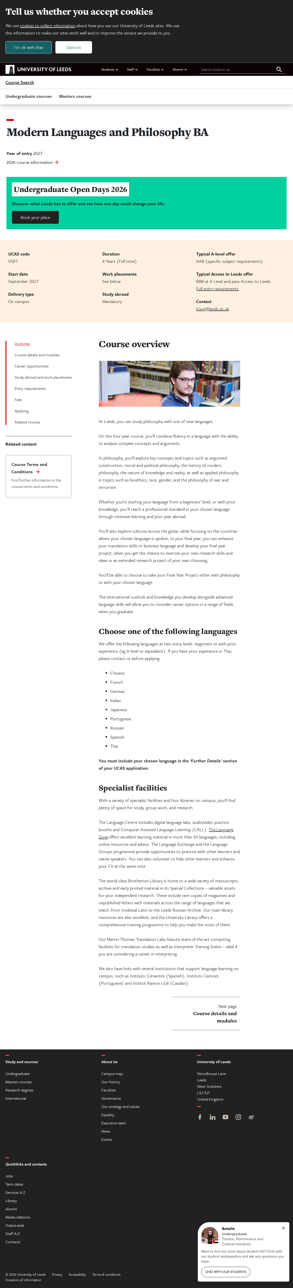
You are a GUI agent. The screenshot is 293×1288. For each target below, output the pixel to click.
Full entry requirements (217, 288)
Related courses (27, 422)
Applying (22, 411)
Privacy (57, 1274)
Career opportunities (32, 366)
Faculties (153, 69)
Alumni (178, 69)
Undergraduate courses (28, 96)
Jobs (9, 1176)
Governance (111, 1098)
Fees (18, 399)
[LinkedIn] (212, 1117)
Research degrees (19, 1090)
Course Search (19, 82)
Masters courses (75, 96)
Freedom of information (23, 1279)
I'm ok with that (28, 47)
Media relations (17, 1217)
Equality (107, 1115)
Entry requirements (30, 388)
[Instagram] (238, 1117)
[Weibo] (251, 1117)
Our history (110, 1082)
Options (73, 47)
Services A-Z (15, 1192)
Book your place (35, 217)
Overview (22, 343)
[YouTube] (225, 1117)
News (105, 1131)
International (15, 1098)
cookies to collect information (47, 25)
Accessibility (77, 1274)
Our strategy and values (120, 1106)
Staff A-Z (12, 1233)
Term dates (14, 1184)
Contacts (12, 1242)
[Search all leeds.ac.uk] (279, 70)
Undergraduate (17, 1073)
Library (11, 1200)
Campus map (112, 1073)
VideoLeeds (14, 1225)
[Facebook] (199, 1117)
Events (106, 1139)
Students (107, 69)
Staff (130, 69)
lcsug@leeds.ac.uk (212, 309)
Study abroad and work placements (43, 377)
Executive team (113, 1123)
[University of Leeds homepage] (38, 69)
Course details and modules (37, 355)
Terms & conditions (106, 1274)
